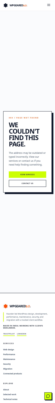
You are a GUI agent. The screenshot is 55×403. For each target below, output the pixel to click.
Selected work (9, 394)
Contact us (27, 183)
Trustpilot (9, 334)
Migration (7, 368)
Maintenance (9, 359)
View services (27, 174)
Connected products (12, 373)
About (6, 389)
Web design (8, 349)
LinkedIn (21, 334)
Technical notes (10, 399)
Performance (9, 354)
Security (7, 364)
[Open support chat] (48, 396)
